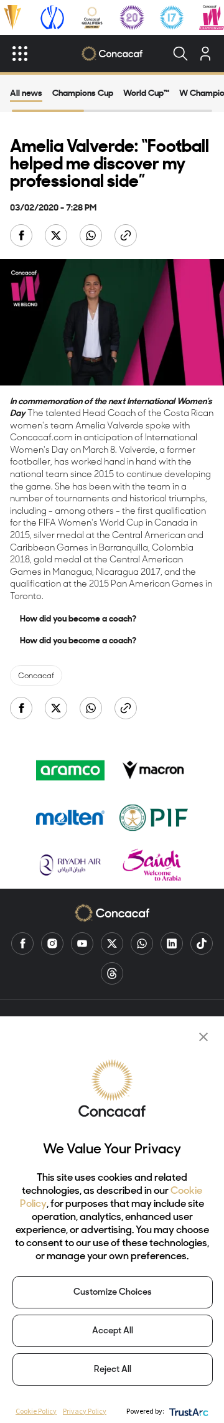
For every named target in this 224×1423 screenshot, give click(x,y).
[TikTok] (201, 943)
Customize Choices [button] (112, 1292)
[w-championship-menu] (211, 17)
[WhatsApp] (142, 943)
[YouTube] (82, 943)
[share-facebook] (22, 236)
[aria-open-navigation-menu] (20, 54)
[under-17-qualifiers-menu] (171, 17)
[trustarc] (187, 1411)
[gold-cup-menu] (13, 17)
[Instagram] (52, 943)
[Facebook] (22, 943)
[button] (203, 1036)
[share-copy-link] (126, 236)
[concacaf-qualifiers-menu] (92, 17)
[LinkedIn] (172, 943)
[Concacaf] (112, 53)
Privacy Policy (84, 1411)
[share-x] (57, 236)
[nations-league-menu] (52, 17)
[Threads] (112, 973)
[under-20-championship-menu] (131, 17)
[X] (112, 943)
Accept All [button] (112, 1331)
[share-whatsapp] (92, 236)
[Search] (180, 53)
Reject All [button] (112, 1369)
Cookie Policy (36, 1411)
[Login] (205, 53)
